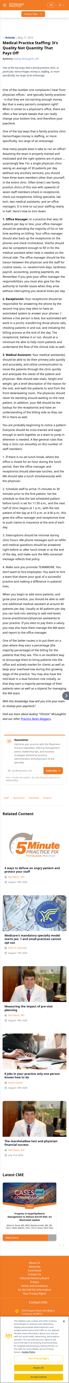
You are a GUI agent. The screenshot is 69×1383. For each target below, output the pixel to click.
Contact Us (34, 1274)
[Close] (63, 1321)
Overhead (34, 797)
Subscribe (51, 770)
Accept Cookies (38, 1376)
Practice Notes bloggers (36, 719)
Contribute (34, 1270)
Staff (6, 797)
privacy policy (12, 780)
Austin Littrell (15, 1082)
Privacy (34, 1282)
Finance (47, 797)
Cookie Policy (28, 1352)
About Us (34, 1263)
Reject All (38, 1367)
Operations (19, 797)
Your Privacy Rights (34, 1293)
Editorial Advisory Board (34, 1278)
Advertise (34, 1266)
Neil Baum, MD (16, 876)
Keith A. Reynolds (17, 947)
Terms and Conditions (34, 1286)
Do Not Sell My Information (34, 1289)
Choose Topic (31, 14)
